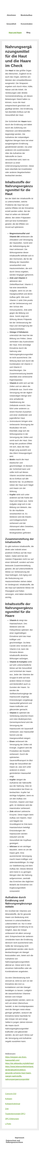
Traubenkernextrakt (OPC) (15, 1114)
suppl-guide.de (19, 6)
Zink (7, 1109)
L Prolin (8, 1124)
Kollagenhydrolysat (12, 1104)
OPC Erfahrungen (12, 1119)
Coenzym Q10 (10, 1094)
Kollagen (8, 1099)
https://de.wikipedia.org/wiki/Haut (19, 1063)
